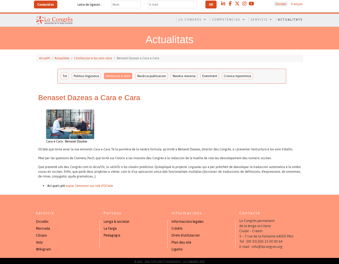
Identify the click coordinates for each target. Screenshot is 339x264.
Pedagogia (112, 235)
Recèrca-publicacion (151, 76)
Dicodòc (42, 222)
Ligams (176, 249)
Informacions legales (187, 222)
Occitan (280, 4)
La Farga (110, 228)
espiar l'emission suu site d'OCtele (89, 185)
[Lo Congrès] (54, 20)
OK (211, 4)
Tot (65, 76)
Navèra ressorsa (184, 76)
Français (297, 4)
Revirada (43, 228)
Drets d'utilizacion (185, 235)
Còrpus (41, 235)
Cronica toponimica (237, 76)
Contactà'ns (45, 4)
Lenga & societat (116, 222)
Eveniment (209, 76)
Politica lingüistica (86, 76)
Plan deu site (181, 242)
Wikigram (43, 249)
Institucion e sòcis (118, 76)
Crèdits (176, 228)
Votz (39, 242)
